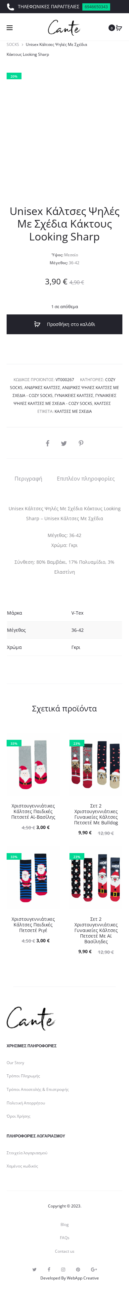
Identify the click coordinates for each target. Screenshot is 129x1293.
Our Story (15, 1062)
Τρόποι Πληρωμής (23, 1076)
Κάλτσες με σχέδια (73, 411)
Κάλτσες (102, 403)
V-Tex (77, 613)
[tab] (28, 478)
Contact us (64, 1251)
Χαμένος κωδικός (22, 1166)
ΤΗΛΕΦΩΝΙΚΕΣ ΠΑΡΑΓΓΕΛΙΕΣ (63, 6)
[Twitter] (34, 1269)
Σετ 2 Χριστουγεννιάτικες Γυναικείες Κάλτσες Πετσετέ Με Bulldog (96, 814)
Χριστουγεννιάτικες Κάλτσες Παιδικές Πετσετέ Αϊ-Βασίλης (33, 811)
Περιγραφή (28, 478)
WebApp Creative (83, 1278)
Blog (65, 1224)
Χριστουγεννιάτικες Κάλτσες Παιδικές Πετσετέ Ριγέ (33, 924)
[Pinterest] (78, 1269)
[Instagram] (63, 1269)
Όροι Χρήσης (18, 1116)
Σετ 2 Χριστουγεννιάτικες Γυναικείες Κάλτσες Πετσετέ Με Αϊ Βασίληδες (96, 930)
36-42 (77, 630)
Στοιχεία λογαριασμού (27, 1153)
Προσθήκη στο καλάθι (70, 324)
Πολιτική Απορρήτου (26, 1103)
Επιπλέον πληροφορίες (86, 478)
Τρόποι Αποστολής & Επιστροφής (38, 1089)
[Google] (94, 1269)
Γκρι (75, 647)
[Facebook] (49, 1269)
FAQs (64, 1237)
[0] (119, 28)
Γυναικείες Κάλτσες (74, 395)
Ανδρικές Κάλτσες (42, 387)
